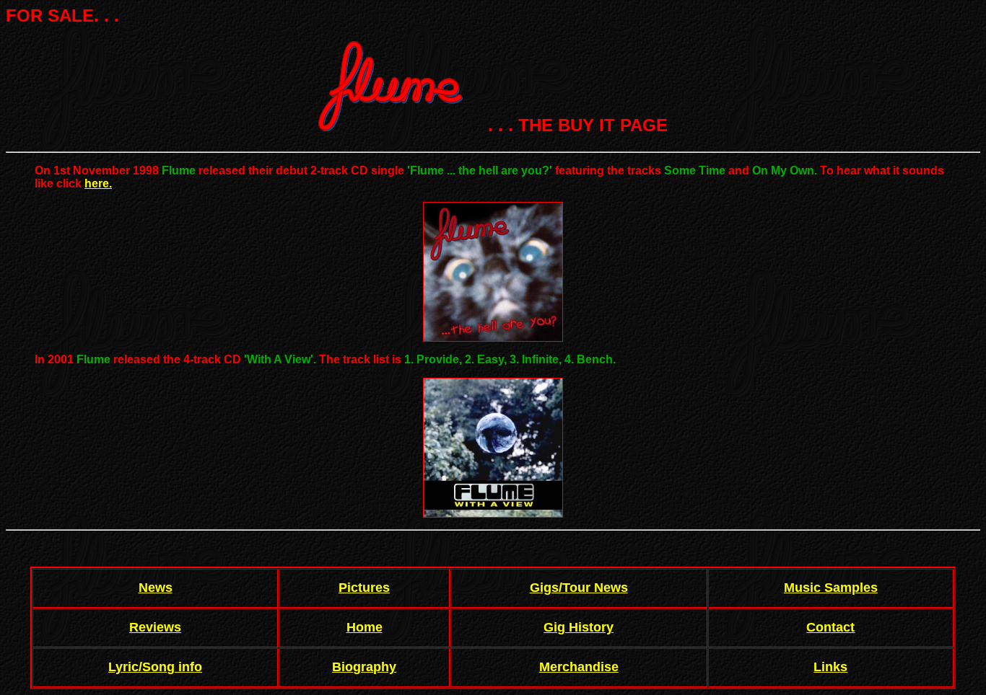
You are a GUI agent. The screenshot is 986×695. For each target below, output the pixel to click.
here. (98, 183)
